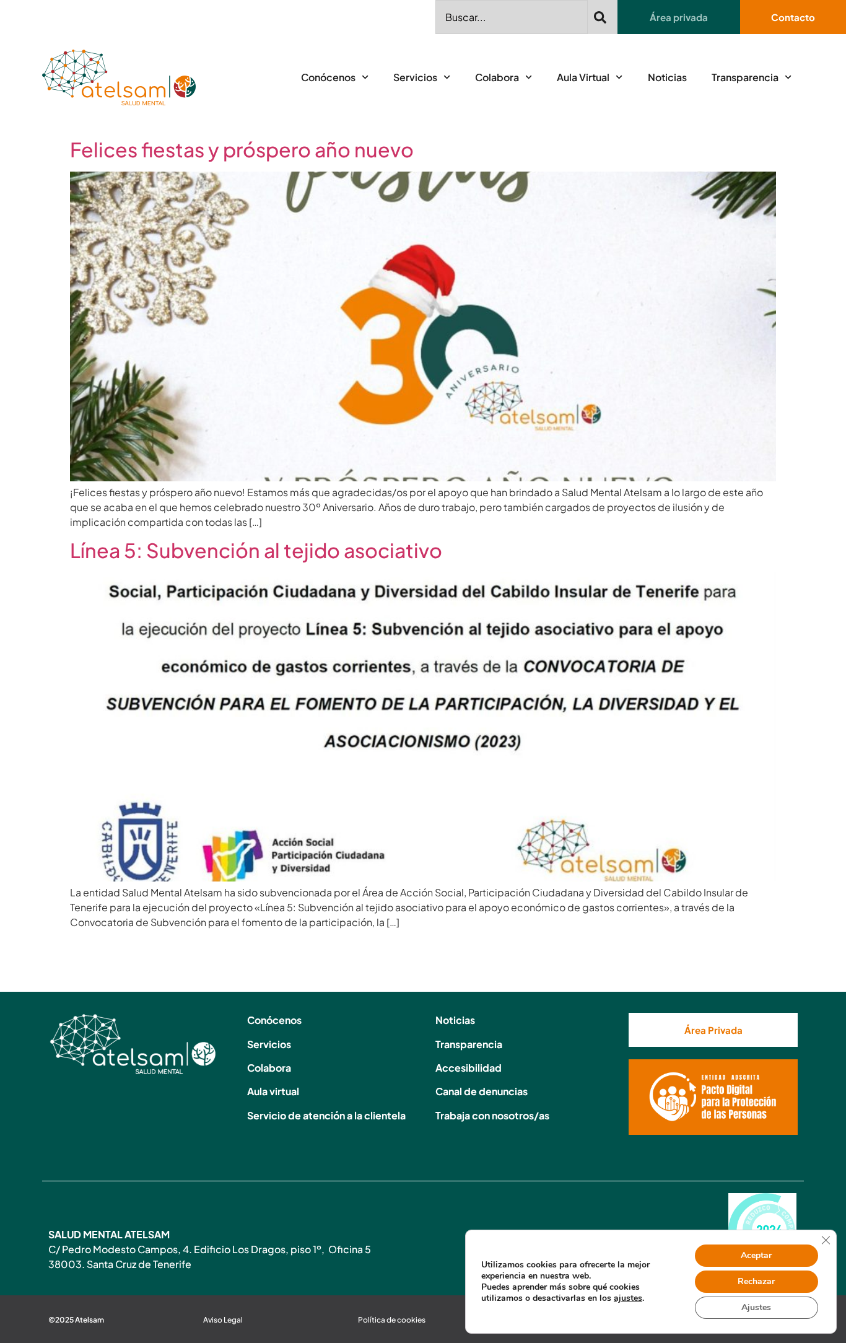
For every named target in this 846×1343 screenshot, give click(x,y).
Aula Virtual (583, 77)
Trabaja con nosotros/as (492, 1115)
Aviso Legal (223, 1319)
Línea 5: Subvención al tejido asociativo (256, 550)
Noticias (667, 77)
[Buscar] (602, 17)
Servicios (415, 77)
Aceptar (756, 1255)
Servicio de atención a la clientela (326, 1115)
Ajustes (756, 1307)
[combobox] (511, 17)
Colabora (497, 77)
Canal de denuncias (481, 1091)
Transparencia (745, 77)
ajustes (628, 1298)
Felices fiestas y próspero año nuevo (242, 149)
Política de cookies (391, 1319)
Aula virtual (273, 1091)
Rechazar (756, 1281)
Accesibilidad (468, 1067)
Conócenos (328, 77)
